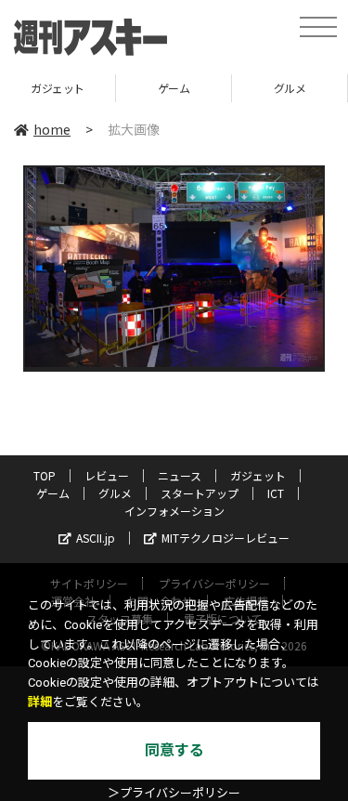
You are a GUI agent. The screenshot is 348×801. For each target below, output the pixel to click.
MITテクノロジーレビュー (225, 537)
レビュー (106, 475)
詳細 (40, 702)
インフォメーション (174, 511)
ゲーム (174, 88)
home (52, 129)
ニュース (179, 475)
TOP (44, 475)
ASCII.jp (95, 537)
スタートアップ (199, 493)
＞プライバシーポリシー (174, 793)
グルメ (290, 88)
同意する (174, 750)
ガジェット (57, 88)
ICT (275, 493)
